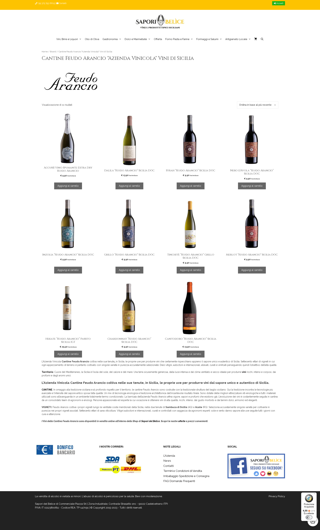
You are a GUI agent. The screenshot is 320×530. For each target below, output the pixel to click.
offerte (181, 421)
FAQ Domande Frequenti (179, 481)
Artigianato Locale (236, 39)
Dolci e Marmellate (136, 39)
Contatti (62, 3)
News (167, 460)
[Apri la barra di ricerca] (262, 39)
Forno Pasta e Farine (177, 39)
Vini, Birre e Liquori (67, 39)
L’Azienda (169, 455)
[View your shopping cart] (255, 39)
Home (45, 51)
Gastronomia (110, 39)
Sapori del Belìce (45, 503)
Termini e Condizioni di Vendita (182, 470)
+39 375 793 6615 (46, 3)
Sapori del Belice (150, 421)
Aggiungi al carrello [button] (68, 185)
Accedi (279, 3)
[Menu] (315, 494)
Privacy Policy (277, 496)
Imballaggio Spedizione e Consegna (186, 476)
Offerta (158, 39)
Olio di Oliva (92, 39)
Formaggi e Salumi (207, 39)
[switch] (309, 517)
